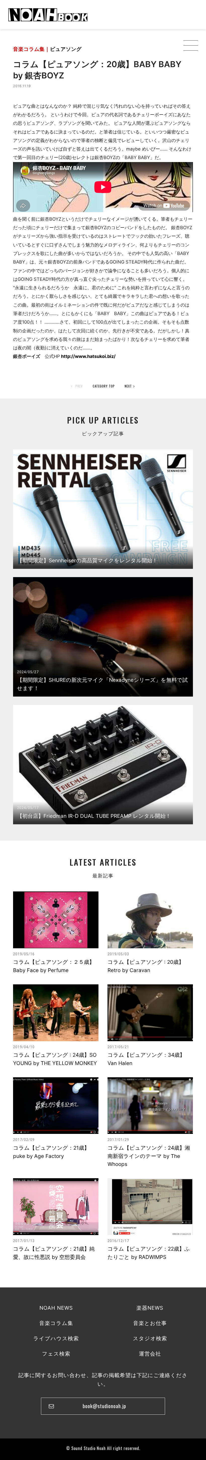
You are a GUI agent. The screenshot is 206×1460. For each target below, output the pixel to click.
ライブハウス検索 (56, 1338)
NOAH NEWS (56, 1308)
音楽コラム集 (56, 1323)
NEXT (128, 385)
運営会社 (150, 1354)
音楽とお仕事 (150, 1323)
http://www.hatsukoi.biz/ (88, 356)
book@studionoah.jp (104, 1406)
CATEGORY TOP (104, 385)
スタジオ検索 (150, 1338)
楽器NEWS (149, 1308)
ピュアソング (66, 49)
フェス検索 (56, 1354)
